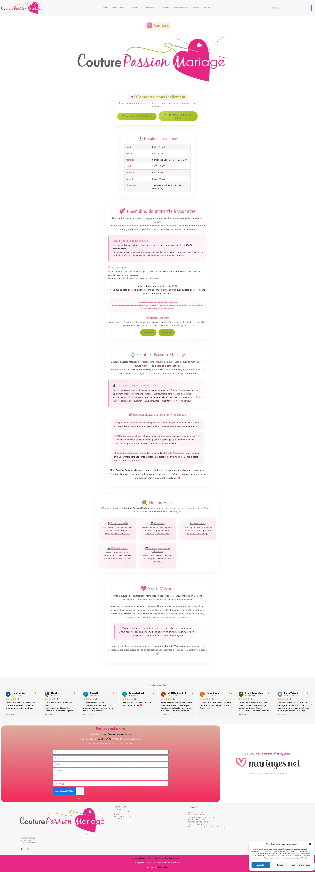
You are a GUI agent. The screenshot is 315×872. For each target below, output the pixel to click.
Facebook (128, 322)
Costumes (135, 7)
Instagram (140, 322)
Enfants (166, 7)
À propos (196, 7)
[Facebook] (22, 849)
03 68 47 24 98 (104, 739)
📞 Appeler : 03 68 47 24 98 (137, 116)
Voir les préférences (301, 865)
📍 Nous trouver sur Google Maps (178, 116)
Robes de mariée (118, 7)
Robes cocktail (151, 7)
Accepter (260, 865)
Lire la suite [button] (10, 714)
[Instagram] (27, 849)
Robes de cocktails (121, 812)
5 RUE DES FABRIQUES (27, 838)
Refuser (280, 865)
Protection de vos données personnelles (165, 858)
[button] (310, 844)
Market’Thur (162, 868)
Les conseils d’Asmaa (180, 7)
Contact (207, 7)
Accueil (105, 7)
